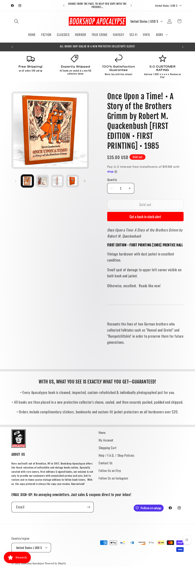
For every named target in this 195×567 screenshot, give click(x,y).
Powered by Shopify (55, 563)
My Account (106, 440)
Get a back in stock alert (145, 216)
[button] (16, 21)
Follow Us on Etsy (110, 470)
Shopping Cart (107, 447)
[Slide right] (85, 181)
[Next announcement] (131, 5)
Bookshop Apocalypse (32, 563)
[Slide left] (15, 181)
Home (102, 432)
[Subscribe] (88, 507)
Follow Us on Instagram (113, 478)
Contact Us (106, 462)
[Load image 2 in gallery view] (42, 181)
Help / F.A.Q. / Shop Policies (116, 455)
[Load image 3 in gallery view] (57, 181)
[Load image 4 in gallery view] (72, 181)
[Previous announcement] (64, 5)
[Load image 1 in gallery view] (27, 181)
